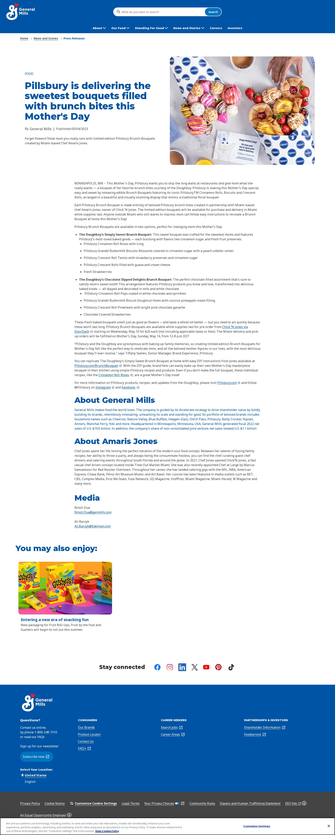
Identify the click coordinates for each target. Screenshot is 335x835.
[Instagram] (169, 667)
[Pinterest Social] (218, 667)
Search (213, 12)
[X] (194, 667)
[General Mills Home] (21, 11)
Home (24, 38)
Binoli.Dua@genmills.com (92, 512)
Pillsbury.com (229, 383)
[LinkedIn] (182, 667)
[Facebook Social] (157, 667)
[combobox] (162, 12)
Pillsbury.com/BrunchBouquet (98, 365)
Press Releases (74, 38)
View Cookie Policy (107, 831)
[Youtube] (206, 667)
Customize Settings (256, 826)
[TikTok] (231, 667)
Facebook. (131, 387)
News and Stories (46, 38)
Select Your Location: (36, 769)
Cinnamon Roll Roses (115, 375)
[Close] (329, 826)
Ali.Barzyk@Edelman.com (92, 526)
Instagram (105, 387)
